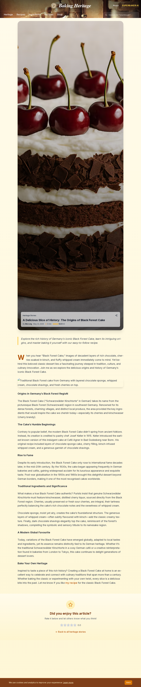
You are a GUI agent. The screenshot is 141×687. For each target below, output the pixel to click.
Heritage (8, 14)
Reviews (48, 14)
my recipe (71, 582)
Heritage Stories (29, 315)
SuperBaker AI (130, 5)
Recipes (21, 14)
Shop (60, 14)
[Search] (106, 14)
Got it (128, 682)
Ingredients (35, 14)
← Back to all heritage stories (70, 631)
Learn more (68, 682)
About (116, 5)
